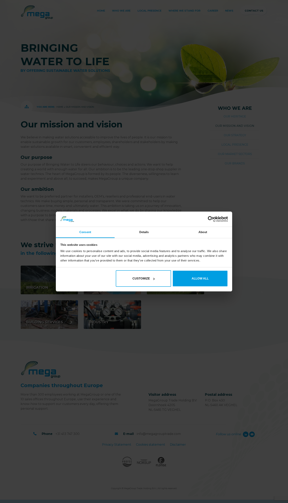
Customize (141, 278)
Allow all (200, 278)
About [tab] (202, 232)
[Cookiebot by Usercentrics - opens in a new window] (211, 219)
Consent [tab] (85, 232)
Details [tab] (144, 232)
